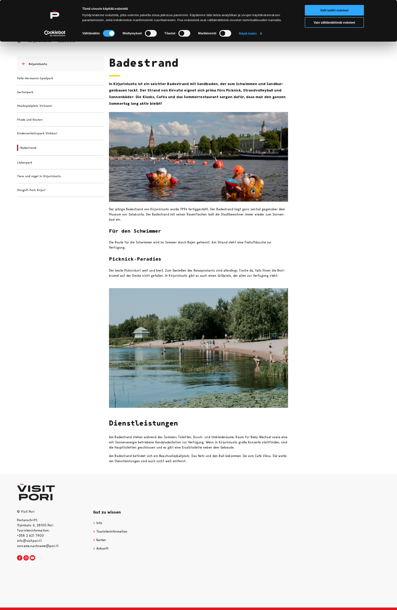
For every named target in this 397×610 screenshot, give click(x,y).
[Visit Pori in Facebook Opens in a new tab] (19, 558)
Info (98, 523)
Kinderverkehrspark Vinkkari (37, 133)
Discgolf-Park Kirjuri (31, 190)
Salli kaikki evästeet (334, 10)
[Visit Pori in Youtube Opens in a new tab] (32, 558)
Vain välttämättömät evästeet (334, 22)
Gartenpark (25, 92)
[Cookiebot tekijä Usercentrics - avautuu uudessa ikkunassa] (55, 33)
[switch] (151, 33)
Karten (100, 540)
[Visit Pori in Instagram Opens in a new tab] (26, 558)
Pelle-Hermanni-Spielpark (35, 78)
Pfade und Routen (30, 120)
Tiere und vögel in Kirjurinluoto (39, 176)
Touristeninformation (111, 531)
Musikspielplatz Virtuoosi (34, 106)
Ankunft (102, 548)
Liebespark (24, 162)
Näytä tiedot (247, 33)
